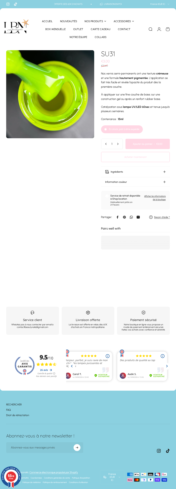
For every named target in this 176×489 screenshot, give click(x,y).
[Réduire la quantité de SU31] (105, 144)
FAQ (8, 409)
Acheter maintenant (135, 157)
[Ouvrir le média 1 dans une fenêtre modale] (50, 94)
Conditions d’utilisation (78, 482)
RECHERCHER (14, 404)
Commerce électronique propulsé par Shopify (53, 472)
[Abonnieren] (77, 447)
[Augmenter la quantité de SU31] (119, 144)
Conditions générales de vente (57, 478)
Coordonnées (36, 478)
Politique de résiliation (32, 482)
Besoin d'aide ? (162, 217)
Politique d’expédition (81, 478)
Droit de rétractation (17, 415)
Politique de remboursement (55, 482)
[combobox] (160, 4)
